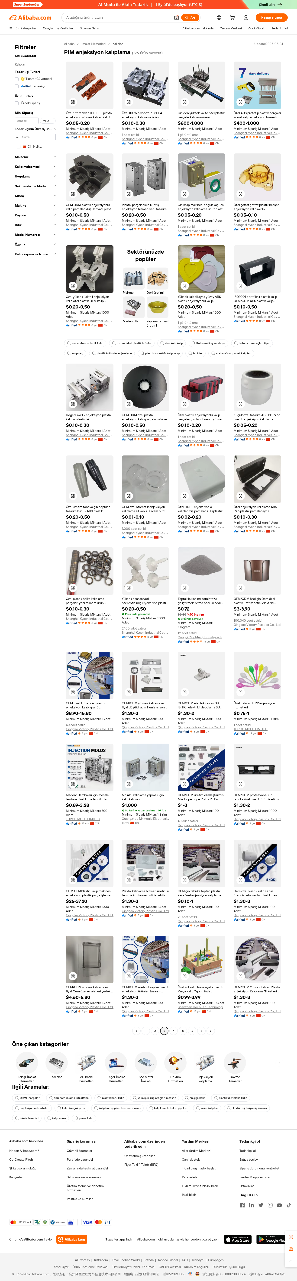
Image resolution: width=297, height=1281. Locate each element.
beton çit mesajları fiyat (254, 343)
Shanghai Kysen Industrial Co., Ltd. (89, 133)
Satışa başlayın (249, 1159)
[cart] (233, 18)
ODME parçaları (30, 1098)
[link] (291, 1237)
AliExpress (82, 1260)
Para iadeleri (190, 1177)
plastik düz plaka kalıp (233, 1098)
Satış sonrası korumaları (84, 1177)
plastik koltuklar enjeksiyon (114, 353)
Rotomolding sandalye (210, 343)
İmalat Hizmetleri (93, 44)
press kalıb (86, 1118)
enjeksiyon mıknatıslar (34, 1108)
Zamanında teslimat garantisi (87, 1168)
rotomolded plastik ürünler (134, 343)
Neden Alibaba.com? (24, 1151)
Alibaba (69, 44)
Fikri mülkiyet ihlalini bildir (200, 1186)
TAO (185, 1260)
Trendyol (198, 1260)
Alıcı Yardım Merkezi (196, 1151)
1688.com (101, 1260)
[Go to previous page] (136, 1031)
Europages (216, 1260)
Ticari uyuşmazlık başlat (199, 1168)
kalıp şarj (77, 353)
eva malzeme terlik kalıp (87, 343)
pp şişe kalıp (197, 1098)
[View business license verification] (190, 1274)
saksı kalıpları (209, 1108)
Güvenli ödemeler (79, 1151)
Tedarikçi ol (247, 1151)
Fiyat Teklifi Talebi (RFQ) (141, 1164)
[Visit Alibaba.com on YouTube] (279, 1205)
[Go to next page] (211, 1031)
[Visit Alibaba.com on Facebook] (242, 1205)
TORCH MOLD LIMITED (251, 729)
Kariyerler (16, 1177)
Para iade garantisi (80, 1159)
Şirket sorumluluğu (22, 1168)
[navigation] (35, 538)
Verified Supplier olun (254, 1177)
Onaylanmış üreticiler (139, 1156)
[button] (176, 17)
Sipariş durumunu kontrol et (259, 1168)
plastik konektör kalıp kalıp (162, 353)
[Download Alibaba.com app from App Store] (238, 1239)
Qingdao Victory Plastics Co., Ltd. (257, 624)
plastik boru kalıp (113, 1098)
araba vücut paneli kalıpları (233, 353)
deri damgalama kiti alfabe (71, 1098)
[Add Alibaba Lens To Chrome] (71, 1239)
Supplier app (115, 1239)
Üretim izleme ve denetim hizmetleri (85, 1188)
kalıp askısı (59, 1118)
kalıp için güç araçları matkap (157, 1098)
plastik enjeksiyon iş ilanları (249, 1108)
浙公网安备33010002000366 (224, 1274)
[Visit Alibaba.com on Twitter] (261, 1205)
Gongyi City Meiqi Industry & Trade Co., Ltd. (201, 637)
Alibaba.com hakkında (26, 1141)
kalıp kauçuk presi (73, 1108)
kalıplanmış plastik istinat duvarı (120, 1108)
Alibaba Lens (34, 1239)
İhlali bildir (189, 1195)
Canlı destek (191, 1159)
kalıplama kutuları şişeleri (170, 1108)
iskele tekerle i (29, 1118)
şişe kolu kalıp (174, 343)
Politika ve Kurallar (80, 1199)
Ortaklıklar (246, 1186)
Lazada (149, 1260)
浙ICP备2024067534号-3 (267, 1274)
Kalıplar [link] (118, 44)
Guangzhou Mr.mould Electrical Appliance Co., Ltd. (145, 818)
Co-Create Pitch (21, 1159)
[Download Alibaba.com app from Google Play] (272, 1239)
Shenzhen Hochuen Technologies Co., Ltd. (201, 1007)
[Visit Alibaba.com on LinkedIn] (251, 1205)
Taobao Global (168, 1260)
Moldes (198, 353)
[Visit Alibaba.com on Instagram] (270, 1205)
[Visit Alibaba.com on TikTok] (288, 1205)
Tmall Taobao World (126, 1260)
